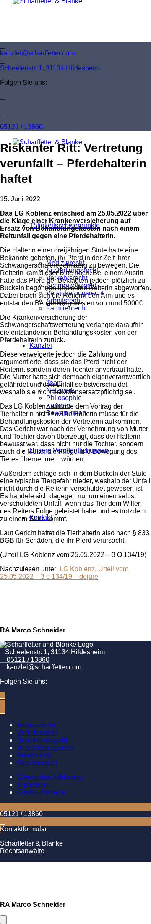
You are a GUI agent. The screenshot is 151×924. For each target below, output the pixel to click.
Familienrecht (37, 762)
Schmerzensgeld (42, 740)
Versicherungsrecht (45, 747)
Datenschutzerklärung (49, 777)
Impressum (33, 784)
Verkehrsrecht (37, 732)
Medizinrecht (36, 725)
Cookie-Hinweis (41, 792)
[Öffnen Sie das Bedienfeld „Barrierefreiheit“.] (3, 919)
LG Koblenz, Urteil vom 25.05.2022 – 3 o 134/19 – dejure (64, 572)
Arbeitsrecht (34, 755)
